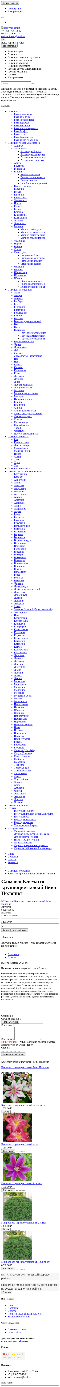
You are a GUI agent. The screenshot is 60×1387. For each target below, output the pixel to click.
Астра (17, 505)
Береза (17, 304)
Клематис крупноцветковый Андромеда (23, 1105)
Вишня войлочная (30, 174)
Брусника (19, 165)
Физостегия (20, 773)
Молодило (19, 690)
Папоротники (21, 715)
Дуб (16, 350)
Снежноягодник (23, 416)
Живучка (19, 603)
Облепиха (19, 240)
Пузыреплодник (23, 399)
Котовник (19, 641)
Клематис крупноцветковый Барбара (21, 1183)
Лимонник (20, 223)
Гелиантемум (21, 563)
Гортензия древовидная (33, 332)
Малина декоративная (26, 393)
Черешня (19, 266)
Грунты (12, 808)
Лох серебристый (23, 384)
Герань (17, 569)
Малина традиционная (32, 237)
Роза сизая (19, 134)
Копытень (19, 632)
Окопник (19, 713)
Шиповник (20, 275)
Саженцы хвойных (18, 436)
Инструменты (15, 828)
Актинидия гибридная (32, 154)
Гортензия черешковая (32, 338)
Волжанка (19, 546)
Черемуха (19, 430)
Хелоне (18, 782)
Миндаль (19, 396)
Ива (16, 358)
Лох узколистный (23, 387)
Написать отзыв (10, 1022)
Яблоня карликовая (31, 281)
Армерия (19, 499)
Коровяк (18, 476)
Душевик (19, 600)
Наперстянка (21, 704)
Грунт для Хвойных (25, 819)
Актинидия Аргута (30, 151)
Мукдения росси (23, 695)
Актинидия (20, 148)
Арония (18, 298)
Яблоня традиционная (32, 286)
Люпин (18, 678)
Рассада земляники (18, 805)
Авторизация (15, 11)
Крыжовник (20, 217)
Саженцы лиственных (20, 289)
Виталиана (20, 543)
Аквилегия (20, 479)
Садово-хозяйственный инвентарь (33, 848)
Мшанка (18, 698)
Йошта (17, 203)
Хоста (17, 785)
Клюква (18, 212)
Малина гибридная (30, 229)
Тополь (18, 427)
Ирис (17, 615)
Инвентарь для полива (26, 839)
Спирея (18, 419)
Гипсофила (20, 571)
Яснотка (18, 802)
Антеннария (21, 494)
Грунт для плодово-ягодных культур (34, 813)
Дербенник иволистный (27, 589)
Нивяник (19, 707)
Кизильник (20, 370)
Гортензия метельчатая (32, 335)
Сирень (18, 407)
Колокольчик (21, 629)
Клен (17, 373)
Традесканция (21, 767)
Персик (18, 243)
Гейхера (18, 554)
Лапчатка (19, 376)
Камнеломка (21, 620)
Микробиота (21, 448)
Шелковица (20, 272)
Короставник (21, 638)
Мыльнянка (20, 701)
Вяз (16, 324)
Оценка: (5, 1047)
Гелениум (19, 560)
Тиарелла (19, 764)
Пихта (17, 453)
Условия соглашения (19, 1316)
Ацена (17, 511)
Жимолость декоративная (28, 356)
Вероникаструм (22, 540)
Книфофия (20, 626)
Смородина (20, 252)
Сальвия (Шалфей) (24, 750)
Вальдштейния (22, 525)
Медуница (19, 687)
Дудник (18, 597)
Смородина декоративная (28, 413)
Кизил (17, 209)
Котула (18, 646)
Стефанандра (21, 422)
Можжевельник (22, 451)
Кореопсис (20, 635)
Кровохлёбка (21, 649)
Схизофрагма (21, 425)
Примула (19, 736)
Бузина (18, 315)
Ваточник (19, 528)
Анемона (19, 491)
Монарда (19, 692)
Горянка (18, 577)
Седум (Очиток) (23, 753)
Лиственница (21, 445)
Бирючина (19, 309)
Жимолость (20, 200)
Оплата (12, 859)
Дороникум (20, 595)
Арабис (18, 497)
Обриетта (19, 710)
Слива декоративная (25, 410)
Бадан (17, 514)
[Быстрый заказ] (12, 1112)
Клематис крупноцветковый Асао (19, 1144)
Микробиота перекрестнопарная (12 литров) (25, 1261)
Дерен (17, 344)
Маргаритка (20, 684)
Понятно (7, 1292)
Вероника (19, 537)
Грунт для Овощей (24, 810)
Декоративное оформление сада (31, 834)
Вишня (18, 171)
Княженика (20, 214)
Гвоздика (19, 551)
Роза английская (23, 114)
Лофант (18, 675)
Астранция (20, 508)
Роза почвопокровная (26, 128)
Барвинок (19, 517)
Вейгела (18, 318)
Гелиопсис (20, 566)
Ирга (17, 361)
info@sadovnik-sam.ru (18, 1341)
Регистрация (14, 8)
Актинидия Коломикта (33, 157)
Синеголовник (22, 756)
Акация (18, 295)
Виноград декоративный (27, 321)
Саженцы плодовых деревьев (24, 142)
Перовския (20, 721)
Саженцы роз (15, 111)
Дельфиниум (21, 586)
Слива (17, 249)
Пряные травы (22, 738)
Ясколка (18, 799)
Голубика (19, 188)
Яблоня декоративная (26, 433)
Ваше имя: (7, 1025)
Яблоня (18, 278)
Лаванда (18, 658)
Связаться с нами (17, 1329)
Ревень (18, 741)
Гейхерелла (20, 557)
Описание (13, 954)
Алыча (17, 163)
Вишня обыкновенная (32, 177)
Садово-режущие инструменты (31, 845)
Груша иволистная (24, 341)
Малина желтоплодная (32, 232)
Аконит (18, 482)
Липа (17, 381)
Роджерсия (20, 744)
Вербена (18, 534)
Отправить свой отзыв (13, 1054)
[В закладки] (15, 1112)
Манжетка (19, 681)
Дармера (18, 583)
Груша (17, 191)
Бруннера (19, 520)
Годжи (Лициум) (23, 186)
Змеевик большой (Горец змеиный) (33, 609)
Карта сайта (14, 1332)
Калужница (20, 474)
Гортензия (19, 330)
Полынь (18, 730)
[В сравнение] (19, 1112)
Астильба (19, 502)
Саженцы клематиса (19, 468)
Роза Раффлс (21, 131)
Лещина (18, 220)
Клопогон (19, 623)
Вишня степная (28, 180)
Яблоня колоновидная (32, 284)
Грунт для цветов (23, 822)
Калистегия (20, 618)
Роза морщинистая (24, 119)
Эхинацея (19, 796)
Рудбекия (19, 747)
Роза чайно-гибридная (26, 140)
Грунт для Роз (21, 816)
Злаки (17, 606)
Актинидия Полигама (32, 160)
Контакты (13, 862)
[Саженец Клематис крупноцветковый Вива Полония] (30, 904)
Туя (16, 465)
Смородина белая (30, 255)
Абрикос (18, 145)
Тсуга (17, 462)
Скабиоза (19, 759)
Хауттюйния (21, 779)
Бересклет (19, 307)
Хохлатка (19, 787)
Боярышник (20, 312)
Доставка (13, 856)
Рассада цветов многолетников (25, 471)
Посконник (20, 733)
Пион (17, 727)
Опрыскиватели (23, 842)
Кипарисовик (21, 442)
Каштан (18, 367)
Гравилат (19, 580)
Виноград (19, 168)
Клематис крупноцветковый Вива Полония (25, 1067)
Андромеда (20, 488)
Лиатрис (18, 664)
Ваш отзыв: (7, 1039)
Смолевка (19, 762)
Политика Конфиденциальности (25, 1313)
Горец (17, 327)
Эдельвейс (20, 793)
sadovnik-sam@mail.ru (13, 36)
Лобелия (18, 672)
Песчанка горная (23, 724)
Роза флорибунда (23, 137)
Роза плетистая (22, 125)
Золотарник (20, 612)
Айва (17, 292)
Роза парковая (21, 122)
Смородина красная (31, 260)
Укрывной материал (25, 831)
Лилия (17, 669)
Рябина (18, 246)
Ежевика (19, 194)
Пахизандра (20, 718)
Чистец (18, 790)
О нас (11, 853)
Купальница (20, 652)
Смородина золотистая (32, 258)
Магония (19, 390)
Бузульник (19, 523)
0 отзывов (8, 937)
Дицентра (19, 592)
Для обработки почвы (26, 836)
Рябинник (19, 404)
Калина (18, 206)
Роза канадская (22, 117)
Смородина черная (30, 263)
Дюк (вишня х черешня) (33, 183)
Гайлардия (20, 548)
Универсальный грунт (26, 825)
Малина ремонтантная (32, 235)
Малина (18, 226)
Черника (18, 269)
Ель (16, 439)
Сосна (17, 456)
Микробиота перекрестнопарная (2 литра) (24, 1222)
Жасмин (18, 353)
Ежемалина (20, 197)
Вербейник (20, 531)
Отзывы (12, 957)
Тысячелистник (22, 770)
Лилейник (19, 667)
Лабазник (19, 655)
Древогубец (20, 347)
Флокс (17, 776)
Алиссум (19, 485)
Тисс (16, 459)
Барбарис (19, 301)
